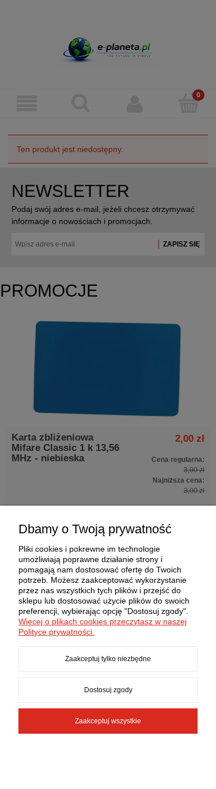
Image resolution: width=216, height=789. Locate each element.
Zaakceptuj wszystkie (108, 721)
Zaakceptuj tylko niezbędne (108, 659)
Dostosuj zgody (108, 690)
